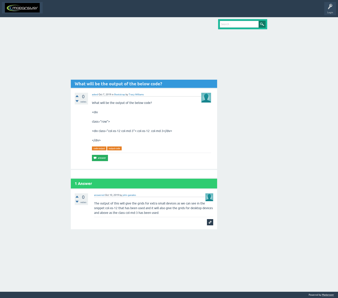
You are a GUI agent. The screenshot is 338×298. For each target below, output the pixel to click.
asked (95, 94)
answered (99, 195)
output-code (114, 148)
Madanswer (328, 295)
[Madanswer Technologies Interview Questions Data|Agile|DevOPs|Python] (22, 7)
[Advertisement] (144, 49)
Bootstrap (119, 94)
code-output (99, 148)
